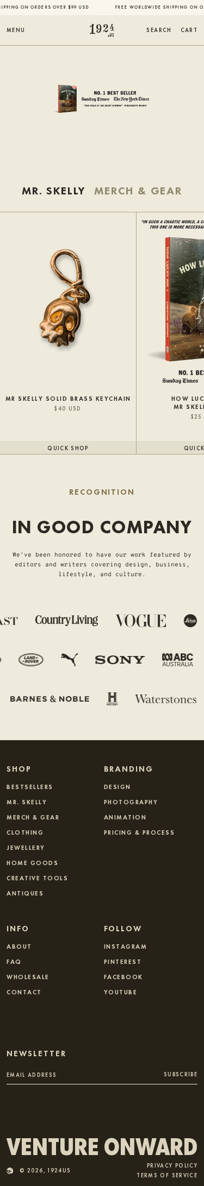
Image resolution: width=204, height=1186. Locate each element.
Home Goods (32, 862)
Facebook (123, 976)
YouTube (121, 991)
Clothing (25, 832)
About (19, 946)
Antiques (25, 892)
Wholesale (28, 976)
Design (117, 786)
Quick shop (68, 448)
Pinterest (123, 961)
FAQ (14, 961)
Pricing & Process (139, 832)
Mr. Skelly (27, 801)
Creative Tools (37, 877)
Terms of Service (167, 1176)
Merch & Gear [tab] (138, 190)
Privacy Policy (172, 1166)
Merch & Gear (33, 816)
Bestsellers (30, 786)
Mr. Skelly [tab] (53, 190)
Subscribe (180, 1074)
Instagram (125, 946)
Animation (125, 816)
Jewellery (26, 847)
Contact (24, 991)
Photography (131, 801)
